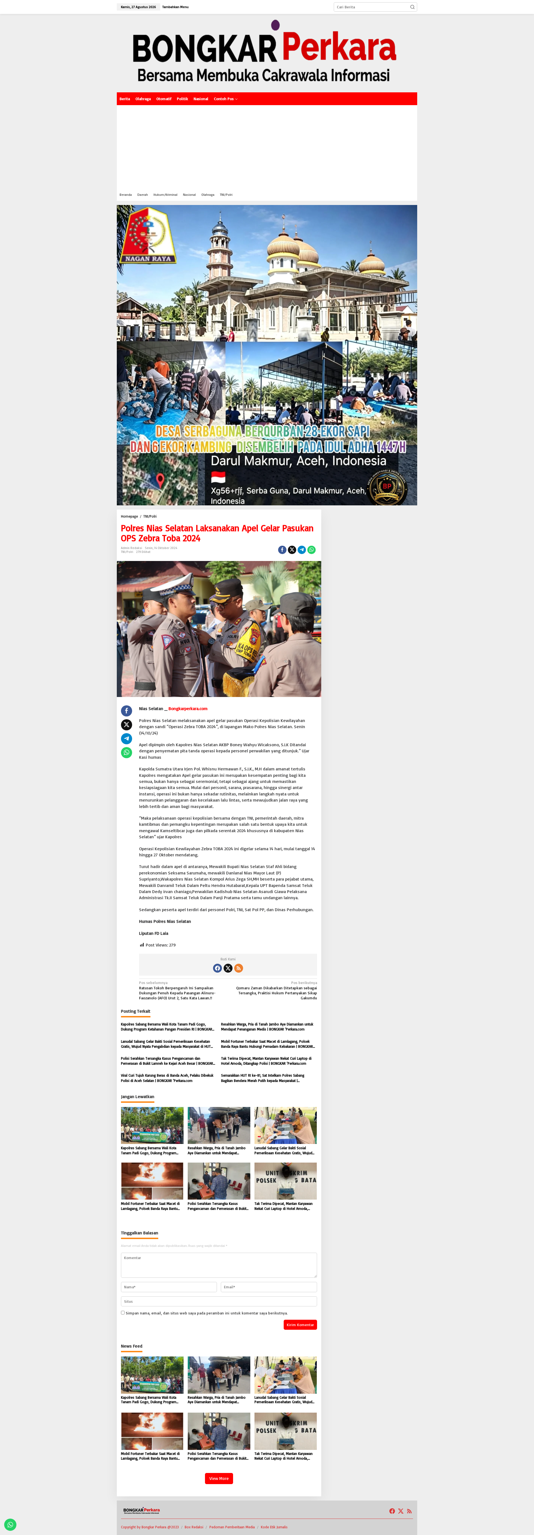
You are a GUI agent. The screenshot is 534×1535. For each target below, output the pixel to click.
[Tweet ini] (292, 550)
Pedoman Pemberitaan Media (232, 1527)
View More (219, 1478)
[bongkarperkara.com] (267, 52)
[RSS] (238, 968)
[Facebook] (217, 968)
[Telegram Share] (302, 550)
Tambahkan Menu (175, 7)
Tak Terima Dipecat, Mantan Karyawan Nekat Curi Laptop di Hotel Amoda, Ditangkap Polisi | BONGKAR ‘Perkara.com (266, 1061)
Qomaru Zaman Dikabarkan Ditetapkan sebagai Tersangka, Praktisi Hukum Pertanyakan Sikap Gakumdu (276, 990)
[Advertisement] (267, 147)
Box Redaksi (194, 1527)
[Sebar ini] (282, 550)
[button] (412, 7)
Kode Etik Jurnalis (274, 1527)
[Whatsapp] (311, 550)
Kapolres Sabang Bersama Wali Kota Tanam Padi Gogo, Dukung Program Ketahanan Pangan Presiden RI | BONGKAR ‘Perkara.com (166, 1027)
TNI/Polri (127, 552)
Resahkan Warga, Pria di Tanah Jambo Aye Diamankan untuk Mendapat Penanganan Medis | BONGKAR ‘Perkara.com (267, 1026)
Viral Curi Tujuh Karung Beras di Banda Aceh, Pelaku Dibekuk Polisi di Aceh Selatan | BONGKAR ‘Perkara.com (167, 1077)
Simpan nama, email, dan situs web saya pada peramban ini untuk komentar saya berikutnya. (207, 1313)
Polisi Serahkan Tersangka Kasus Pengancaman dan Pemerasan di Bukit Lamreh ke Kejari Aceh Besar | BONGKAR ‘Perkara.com (167, 1061)
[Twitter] (228, 968)
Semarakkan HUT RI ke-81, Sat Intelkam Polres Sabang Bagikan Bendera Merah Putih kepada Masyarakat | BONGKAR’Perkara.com (262, 1078)
